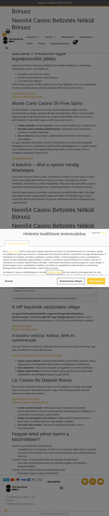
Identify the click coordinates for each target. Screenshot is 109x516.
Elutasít (9, 281)
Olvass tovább (54, 272)
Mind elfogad (96, 281)
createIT (103, 233)
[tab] (17, 244)
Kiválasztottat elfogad (70, 281)
